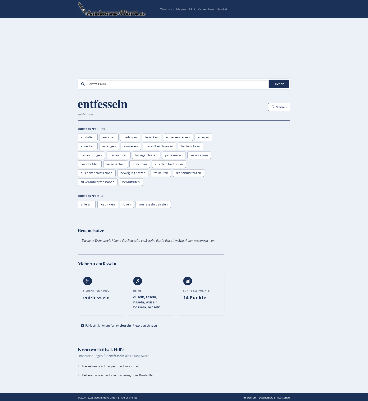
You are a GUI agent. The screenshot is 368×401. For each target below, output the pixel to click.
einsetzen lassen (178, 137)
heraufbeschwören (159, 146)
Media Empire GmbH (105, 397)
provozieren (174, 155)
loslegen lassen (146, 155)
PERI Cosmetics (128, 397)
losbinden (140, 164)
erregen (203, 137)
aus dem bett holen (169, 164)
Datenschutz (266, 397)
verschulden (90, 164)
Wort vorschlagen (173, 9)
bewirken (151, 137)
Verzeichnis (206, 9)
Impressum (249, 397)
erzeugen (109, 146)
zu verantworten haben (97, 182)
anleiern (87, 204)
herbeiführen (190, 146)
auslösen (108, 137)
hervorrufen (118, 155)
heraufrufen (131, 182)
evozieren (131, 146)
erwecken (87, 146)
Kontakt (223, 9)
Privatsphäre (283, 397)
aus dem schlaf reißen (97, 173)
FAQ (192, 9)
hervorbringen (91, 155)
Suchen (279, 84)
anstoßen (87, 137)
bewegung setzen (132, 173)
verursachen (115, 164)
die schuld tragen (188, 173)
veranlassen (199, 155)
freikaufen (161, 173)
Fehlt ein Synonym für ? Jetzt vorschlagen (121, 325)
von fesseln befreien (153, 204)
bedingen (130, 137)
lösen (127, 204)
